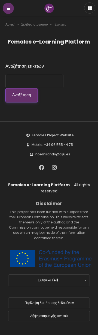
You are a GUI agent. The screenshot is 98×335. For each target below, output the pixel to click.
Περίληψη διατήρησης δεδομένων (49, 302)
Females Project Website (53, 135)
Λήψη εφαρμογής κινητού (49, 316)
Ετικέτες (60, 24)
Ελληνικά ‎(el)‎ (48, 280)
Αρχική (10, 24)
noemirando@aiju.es (52, 154)
